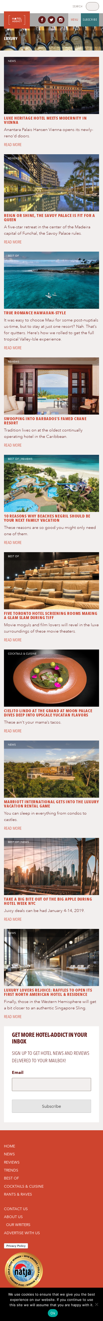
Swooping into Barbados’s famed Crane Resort (45, 420)
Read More (13, 144)
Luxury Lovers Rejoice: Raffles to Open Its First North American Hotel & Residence (48, 992)
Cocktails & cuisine (22, 653)
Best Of (13, 255)
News (12, 61)
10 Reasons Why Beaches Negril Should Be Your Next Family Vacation (47, 518)
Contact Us (16, 1209)
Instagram (62, 19)
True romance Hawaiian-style (35, 312)
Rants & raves (18, 1194)
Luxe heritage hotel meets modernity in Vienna (45, 120)
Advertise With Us (22, 1233)
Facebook (43, 19)
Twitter (52, 19)
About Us (13, 1217)
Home (9, 1146)
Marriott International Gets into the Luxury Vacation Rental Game (51, 804)
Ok (52, 1313)
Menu (74, 20)
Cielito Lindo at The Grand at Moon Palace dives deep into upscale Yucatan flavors (48, 713)
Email (18, 1072)
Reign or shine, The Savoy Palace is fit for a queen (49, 217)
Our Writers (18, 1225)
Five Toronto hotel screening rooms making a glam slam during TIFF (50, 615)
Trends (11, 1170)
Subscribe (90, 20)
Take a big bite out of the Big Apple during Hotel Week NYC (48, 901)
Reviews (13, 158)
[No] (96, 1304)
